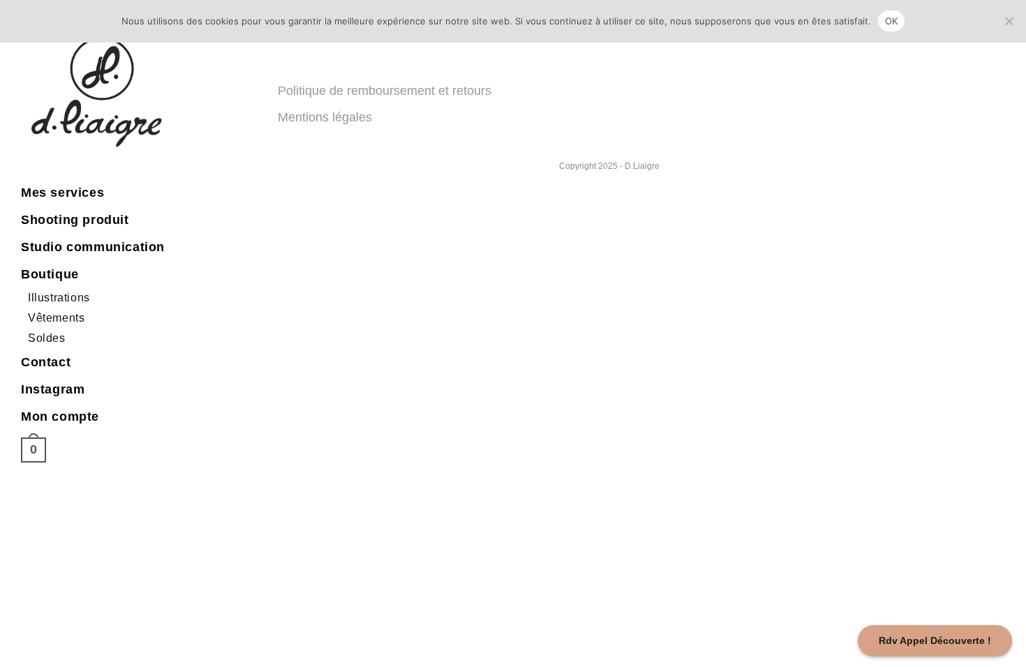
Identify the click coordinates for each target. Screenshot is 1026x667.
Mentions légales (325, 117)
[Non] (1009, 21)
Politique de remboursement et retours (384, 91)
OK (891, 21)
